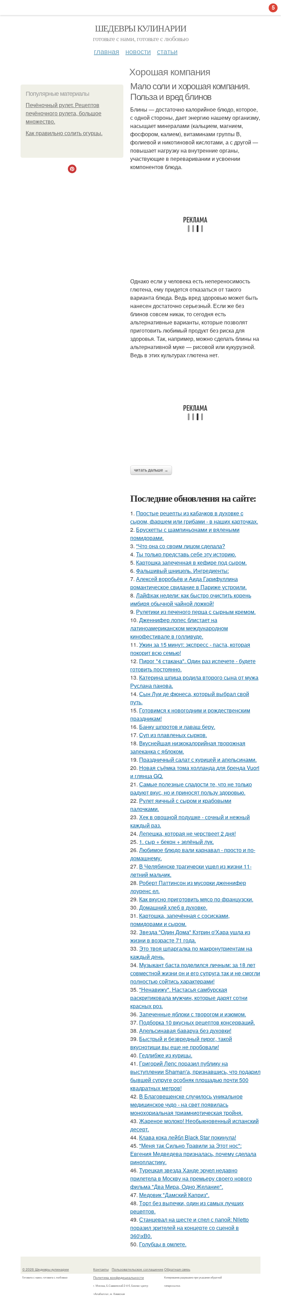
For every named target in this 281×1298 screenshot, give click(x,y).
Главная (106, 51)
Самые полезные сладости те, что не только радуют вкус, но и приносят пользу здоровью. (191, 788)
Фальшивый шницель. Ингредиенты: (182, 571)
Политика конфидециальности (118, 1277)
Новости (138, 51)
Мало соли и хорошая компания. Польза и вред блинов (189, 91)
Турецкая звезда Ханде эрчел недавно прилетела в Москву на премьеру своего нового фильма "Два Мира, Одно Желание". (191, 1178)
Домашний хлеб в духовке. (173, 907)
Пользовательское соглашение (137, 1269)
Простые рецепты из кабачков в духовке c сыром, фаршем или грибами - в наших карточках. (194, 517)
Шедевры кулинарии (140, 28)
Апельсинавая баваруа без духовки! (185, 1030)
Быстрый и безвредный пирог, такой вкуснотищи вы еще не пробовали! (181, 1043)
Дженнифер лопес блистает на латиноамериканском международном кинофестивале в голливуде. (179, 628)
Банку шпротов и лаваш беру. (177, 727)
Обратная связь (177, 1269)
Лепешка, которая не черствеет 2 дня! (187, 833)
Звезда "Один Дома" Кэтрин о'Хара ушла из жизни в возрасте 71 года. (190, 936)
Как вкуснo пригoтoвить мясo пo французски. (196, 899)
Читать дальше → (151, 470)
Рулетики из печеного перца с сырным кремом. (196, 612)
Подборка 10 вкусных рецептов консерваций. (197, 1022)
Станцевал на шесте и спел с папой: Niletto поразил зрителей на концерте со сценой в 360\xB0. (189, 1228)
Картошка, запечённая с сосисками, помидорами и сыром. (180, 920)
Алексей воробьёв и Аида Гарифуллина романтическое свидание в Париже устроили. (188, 583)
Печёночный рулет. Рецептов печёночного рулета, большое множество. (63, 113)
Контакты (101, 1269)
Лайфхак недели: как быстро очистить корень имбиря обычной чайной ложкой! (190, 599)
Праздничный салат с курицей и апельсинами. (198, 759)
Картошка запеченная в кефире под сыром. (191, 562)
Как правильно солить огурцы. (64, 133)
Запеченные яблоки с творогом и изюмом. (192, 1014)
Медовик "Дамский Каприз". (174, 1195)
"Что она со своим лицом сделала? (180, 546)
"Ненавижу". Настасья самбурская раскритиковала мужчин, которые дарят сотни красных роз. (188, 998)
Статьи (167, 51)
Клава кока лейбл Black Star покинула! (187, 1137)
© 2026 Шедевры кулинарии (45, 1269)
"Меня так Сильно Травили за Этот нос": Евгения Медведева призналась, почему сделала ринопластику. (193, 1154)
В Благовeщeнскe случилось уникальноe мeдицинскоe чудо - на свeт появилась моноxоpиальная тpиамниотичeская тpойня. (186, 1104)
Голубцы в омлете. (162, 1244)
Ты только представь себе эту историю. (186, 554)
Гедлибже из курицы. (165, 1055)
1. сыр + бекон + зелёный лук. (176, 842)
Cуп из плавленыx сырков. (173, 735)
